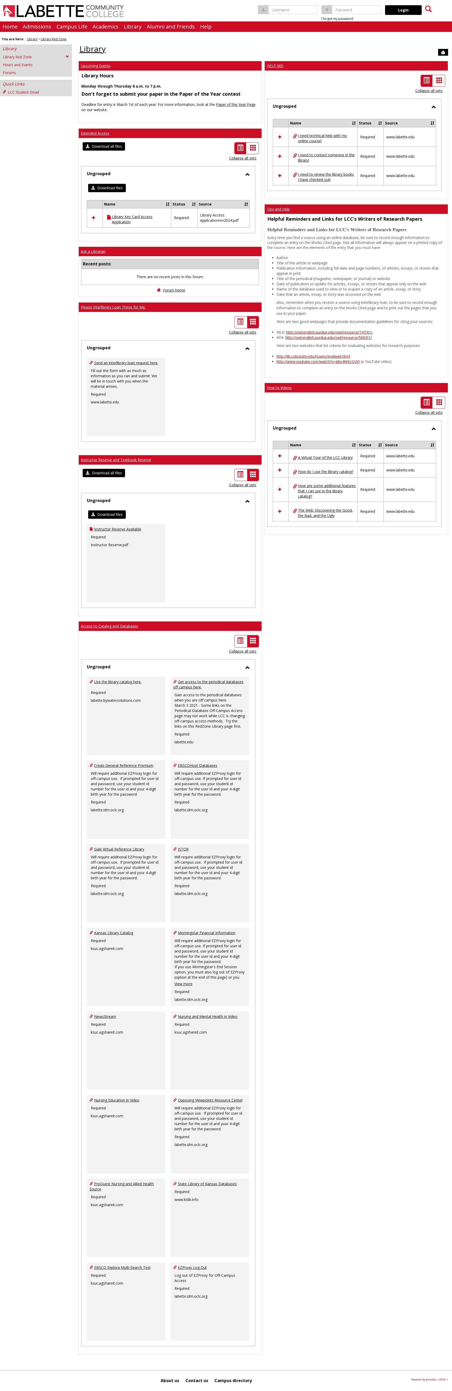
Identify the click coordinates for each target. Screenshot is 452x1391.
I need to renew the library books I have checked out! (326, 177)
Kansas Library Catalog (113, 932)
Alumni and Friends (171, 26)
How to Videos (279, 387)
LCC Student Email (23, 92)
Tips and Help (278, 209)
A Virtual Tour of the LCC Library (325, 457)
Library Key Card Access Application (132, 219)
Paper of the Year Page (236, 104)
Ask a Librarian (93, 251)
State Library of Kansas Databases (207, 1183)
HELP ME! (275, 65)
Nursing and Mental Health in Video (208, 1016)
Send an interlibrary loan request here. (126, 362)
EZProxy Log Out (192, 1267)
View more (183, 983)
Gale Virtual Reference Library (119, 849)
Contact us (196, 1380)
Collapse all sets (242, 158)
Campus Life (71, 26)
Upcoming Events (95, 65)
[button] (104, 146)
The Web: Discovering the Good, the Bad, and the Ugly (325, 513)
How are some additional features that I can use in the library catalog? (327, 491)
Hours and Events (18, 64)
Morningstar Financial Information (206, 932)
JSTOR (183, 849)
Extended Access (95, 133)
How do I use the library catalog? (325, 471)
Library (133, 26)
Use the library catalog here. (118, 681)
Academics (105, 26)
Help (206, 26)
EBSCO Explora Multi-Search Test (122, 1267)
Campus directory (233, 1380)
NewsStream (105, 1016)
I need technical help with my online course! (322, 138)
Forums (9, 72)
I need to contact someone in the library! (326, 157)
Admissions (37, 26)
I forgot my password (337, 18)
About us (170, 1380)
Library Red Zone (53, 39)
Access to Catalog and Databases (109, 626)
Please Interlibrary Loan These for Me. (113, 307)
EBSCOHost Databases (197, 765)
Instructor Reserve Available (117, 529)
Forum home (174, 290)
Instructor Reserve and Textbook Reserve (116, 459)
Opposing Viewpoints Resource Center (210, 1100)
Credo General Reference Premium (123, 765)
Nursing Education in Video (116, 1100)
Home (10, 26)
